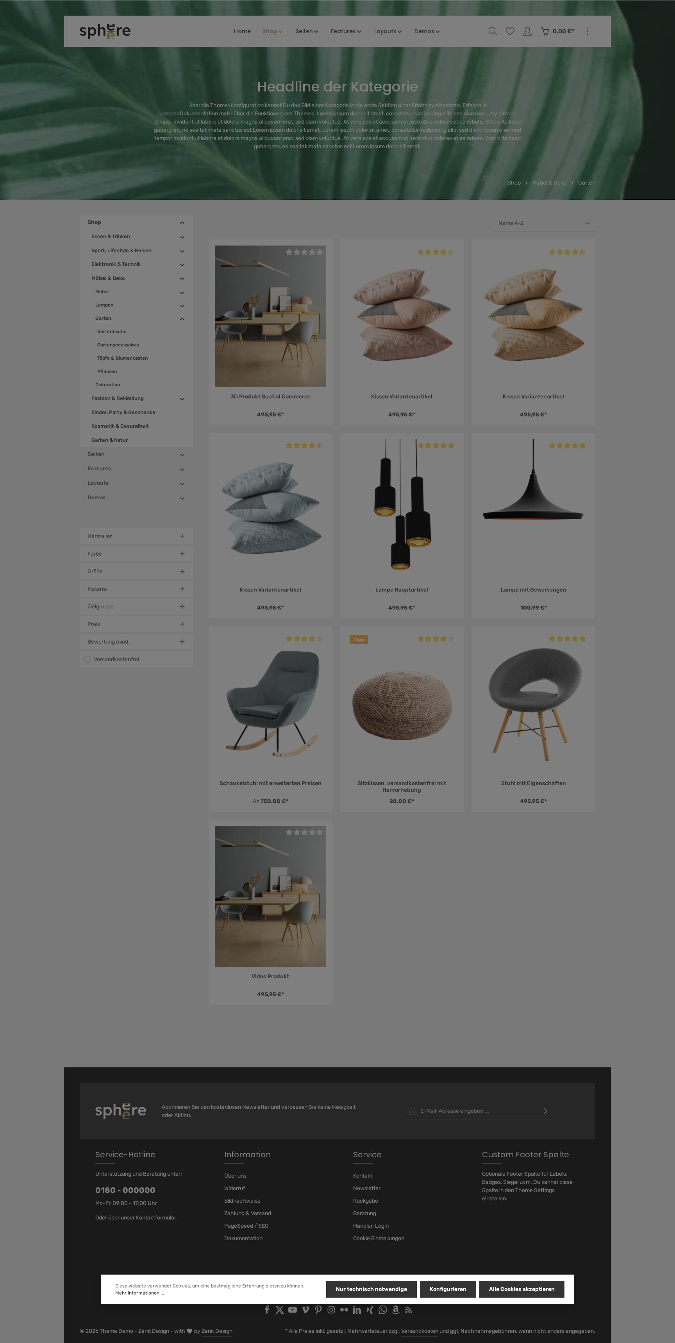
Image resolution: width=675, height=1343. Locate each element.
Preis (94, 624)
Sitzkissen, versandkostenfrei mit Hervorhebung (401, 787)
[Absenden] (545, 1111)
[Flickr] (345, 1312)
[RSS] (408, 1312)
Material (97, 589)
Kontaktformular (156, 1217)
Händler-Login (371, 1226)
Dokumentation (199, 113)
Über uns (235, 1176)
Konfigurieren (448, 1289)
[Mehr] (587, 31)
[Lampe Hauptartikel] (402, 509)
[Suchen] (493, 31)
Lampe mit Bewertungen (533, 589)
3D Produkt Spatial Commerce (270, 396)
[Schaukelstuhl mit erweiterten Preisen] (270, 702)
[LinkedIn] (357, 1312)
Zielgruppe (101, 606)
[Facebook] (267, 1312)
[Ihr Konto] (527, 31)
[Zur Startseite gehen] (105, 31)
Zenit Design (217, 1331)
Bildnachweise (242, 1201)
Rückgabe (365, 1201)
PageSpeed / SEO (246, 1226)
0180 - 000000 (125, 1190)
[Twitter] (280, 1312)
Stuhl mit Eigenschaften (533, 783)
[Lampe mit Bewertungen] (533, 509)
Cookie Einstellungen (378, 1238)
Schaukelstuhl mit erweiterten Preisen (270, 783)
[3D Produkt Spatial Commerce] (270, 316)
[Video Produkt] (270, 896)
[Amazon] (396, 1312)
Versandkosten (419, 1331)
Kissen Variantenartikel (401, 396)
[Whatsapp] (383, 1312)
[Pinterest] (319, 1312)
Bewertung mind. (109, 641)
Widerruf (234, 1188)
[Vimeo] (306, 1312)
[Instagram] (332, 1312)
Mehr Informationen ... (139, 1293)
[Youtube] (293, 1312)
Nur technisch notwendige (371, 1289)
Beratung (364, 1213)
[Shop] (273, 31)
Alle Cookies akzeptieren (522, 1289)
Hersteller (100, 536)
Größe (95, 571)
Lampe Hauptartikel (401, 589)
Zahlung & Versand (247, 1213)
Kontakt (362, 1176)
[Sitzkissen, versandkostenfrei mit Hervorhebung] (402, 702)
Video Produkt (270, 976)
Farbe (95, 553)
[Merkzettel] (510, 31)
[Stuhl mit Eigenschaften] (533, 702)
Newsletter (366, 1188)
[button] (182, 222)
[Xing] (370, 1312)
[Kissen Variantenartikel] (402, 316)
